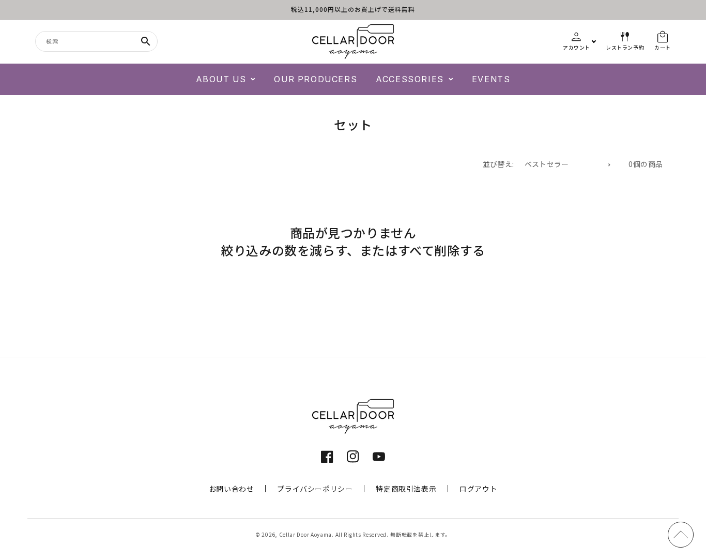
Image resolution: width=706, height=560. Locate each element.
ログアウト (478, 488)
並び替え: (498, 164)
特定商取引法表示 (406, 488)
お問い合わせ (231, 488)
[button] (226, 79)
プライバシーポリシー (314, 488)
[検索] (145, 41)
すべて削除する (441, 250)
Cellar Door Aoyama (305, 534)
